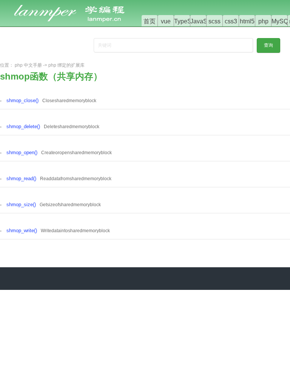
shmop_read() (21, 178)
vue (166, 21)
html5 (247, 21)
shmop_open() (21, 152)
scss (214, 21)
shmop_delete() (23, 126)
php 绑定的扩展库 (66, 65)
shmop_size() (21, 204)
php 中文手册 (28, 65)
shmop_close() (22, 100)
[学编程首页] (75, 4)
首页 (149, 21)
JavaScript (204, 21)
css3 (231, 21)
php (263, 21)
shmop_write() (21, 230)
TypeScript (188, 21)
